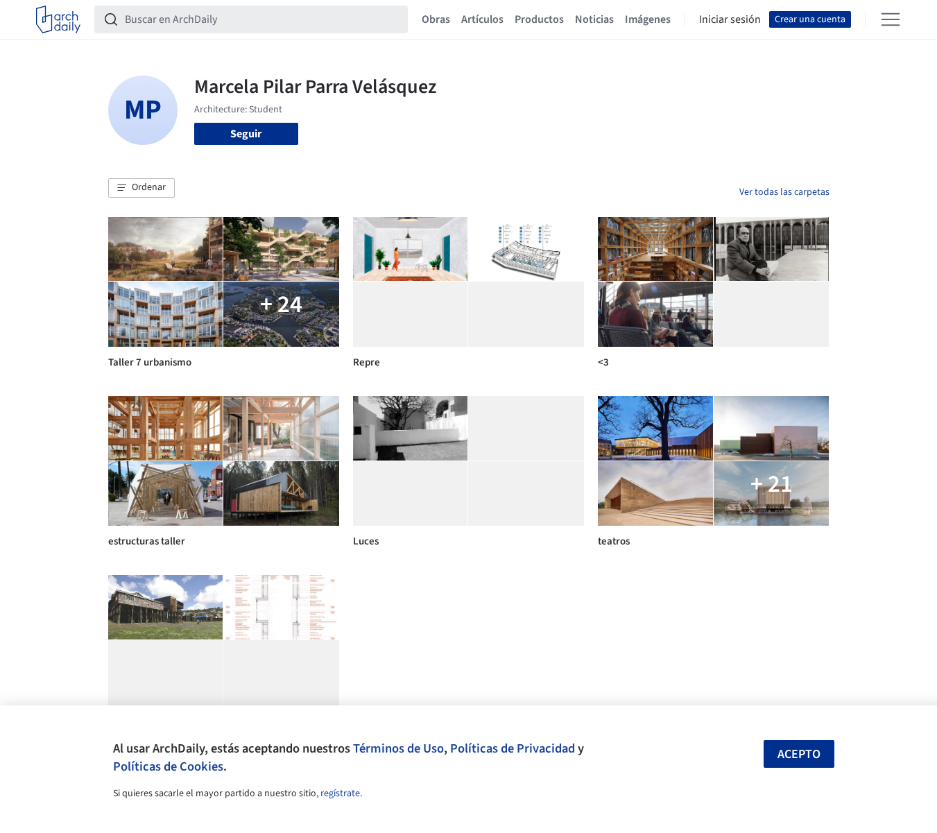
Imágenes (648, 19)
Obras (436, 19)
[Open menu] (890, 19)
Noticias (594, 19)
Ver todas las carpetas (784, 192)
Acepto (798, 754)
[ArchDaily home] (58, 19)
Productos (539, 19)
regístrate (340, 793)
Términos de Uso (398, 748)
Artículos (482, 19)
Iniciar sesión (730, 19)
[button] (141, 188)
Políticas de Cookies (168, 766)
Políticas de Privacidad (512, 748)
